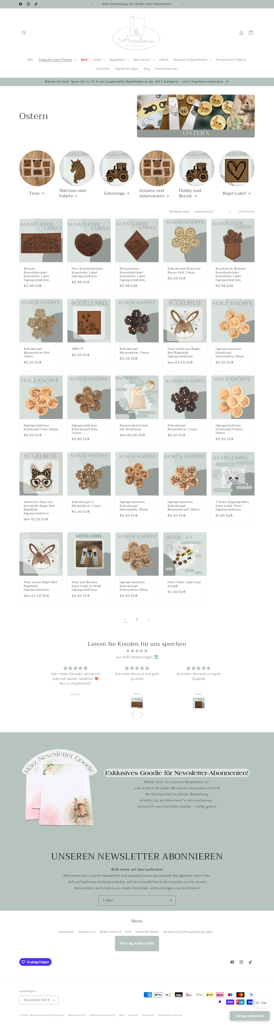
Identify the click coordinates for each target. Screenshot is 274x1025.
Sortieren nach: (179, 211)
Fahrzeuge (114, 193)
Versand (132, 1015)
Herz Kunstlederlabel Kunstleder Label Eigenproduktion (87, 272)
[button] (24, 33)
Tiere (34, 193)
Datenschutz (87, 932)
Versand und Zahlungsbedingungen (188, 932)
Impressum (66, 932)
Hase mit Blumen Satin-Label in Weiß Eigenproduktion (86, 586)
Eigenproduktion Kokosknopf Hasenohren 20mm (134, 586)
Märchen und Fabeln (72, 193)
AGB (128, 932)
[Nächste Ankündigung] (182, 4)
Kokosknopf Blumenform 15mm (134, 351)
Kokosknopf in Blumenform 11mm (86, 504)
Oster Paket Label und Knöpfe (184, 584)
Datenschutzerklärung (102, 1015)
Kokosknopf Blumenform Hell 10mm (36, 352)
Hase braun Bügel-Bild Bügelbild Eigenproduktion (40, 586)
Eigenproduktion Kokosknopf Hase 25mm (85, 429)
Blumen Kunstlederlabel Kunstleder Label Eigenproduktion (36, 274)
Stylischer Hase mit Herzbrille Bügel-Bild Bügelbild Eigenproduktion (39, 507)
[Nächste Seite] (148, 619)
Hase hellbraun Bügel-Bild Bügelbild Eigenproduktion (184, 352)
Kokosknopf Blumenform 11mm (182, 427)
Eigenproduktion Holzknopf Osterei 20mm (229, 429)
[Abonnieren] (170, 900)
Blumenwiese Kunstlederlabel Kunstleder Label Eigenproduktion (132, 274)
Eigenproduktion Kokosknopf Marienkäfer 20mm (134, 506)
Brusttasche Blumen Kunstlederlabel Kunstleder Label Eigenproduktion (231, 274)
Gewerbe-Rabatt (147, 932)
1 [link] (125, 620)
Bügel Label (234, 193)
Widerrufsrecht (110, 932)
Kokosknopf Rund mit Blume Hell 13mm (184, 270)
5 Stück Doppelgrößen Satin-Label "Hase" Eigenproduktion (232, 506)
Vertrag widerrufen (137, 943)
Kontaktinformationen (170, 1015)
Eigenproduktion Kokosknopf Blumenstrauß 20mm (184, 506)
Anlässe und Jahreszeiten (152, 193)
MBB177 (78, 349)
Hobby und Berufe (190, 193)
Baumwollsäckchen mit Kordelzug (134, 427)
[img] (137, 651)
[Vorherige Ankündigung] (91, 4)
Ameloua (35, 1015)
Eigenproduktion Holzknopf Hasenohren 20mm (230, 352)
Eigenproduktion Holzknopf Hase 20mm (41, 427)
